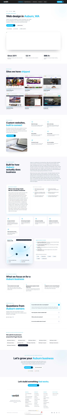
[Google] (54, 413)
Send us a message (55, 393)
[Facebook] (52, 413)
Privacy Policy (46, 406)
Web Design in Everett (21, 340)
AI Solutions (35, 1)
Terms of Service (46, 407)
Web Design (10, 11)
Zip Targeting (36, 393)
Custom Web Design (28, 393)
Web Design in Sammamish (54, 342)
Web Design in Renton (10, 342)
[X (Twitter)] (59, 413)
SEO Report (36, 397)
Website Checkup (37, 399)
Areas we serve (20, 25)
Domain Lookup (36, 406)
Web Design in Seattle (53, 340)
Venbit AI (35, 396)
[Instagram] (57, 413)
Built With (35, 403)
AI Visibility (36, 400)
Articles (45, 396)
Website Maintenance (28, 397)
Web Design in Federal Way (31, 342)
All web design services (22, 345)
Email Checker (36, 404)
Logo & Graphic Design (28, 396)
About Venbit (45, 393)
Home (7, 11)
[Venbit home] (5, 1)
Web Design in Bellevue (32, 340)
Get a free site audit (38, 367)
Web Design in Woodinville (11, 345)
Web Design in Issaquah (42, 342)
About (45, 1)
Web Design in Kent (20, 342)
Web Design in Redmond (11, 340)
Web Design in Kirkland (42, 340)
